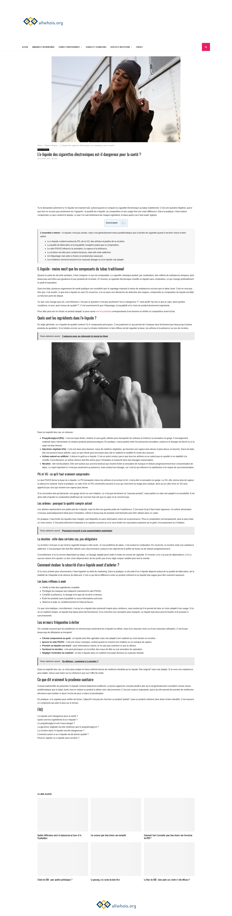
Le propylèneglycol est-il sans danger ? (56, 723)
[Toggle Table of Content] (122, 223)
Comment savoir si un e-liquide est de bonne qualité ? (63, 734)
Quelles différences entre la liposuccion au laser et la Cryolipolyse (59, 837)
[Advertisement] (161, 21)
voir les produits (103, 311)
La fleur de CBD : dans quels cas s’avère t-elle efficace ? (167, 879)
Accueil (25, 46)
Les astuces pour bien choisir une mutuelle (108, 835)
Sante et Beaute (43, 149)
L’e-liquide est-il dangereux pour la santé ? (57, 716)
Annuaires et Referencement (43, 46)
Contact (139, 46)
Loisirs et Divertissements (69, 46)
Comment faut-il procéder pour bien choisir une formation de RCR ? (168, 837)
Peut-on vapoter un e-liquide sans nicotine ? (58, 738)
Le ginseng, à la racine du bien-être (105, 879)
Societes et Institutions (120, 46)
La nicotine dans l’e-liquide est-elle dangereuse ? (60, 730)
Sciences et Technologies (96, 46)
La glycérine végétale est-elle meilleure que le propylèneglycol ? (68, 727)
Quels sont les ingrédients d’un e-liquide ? (57, 720)
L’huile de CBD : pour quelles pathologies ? (54, 879)
